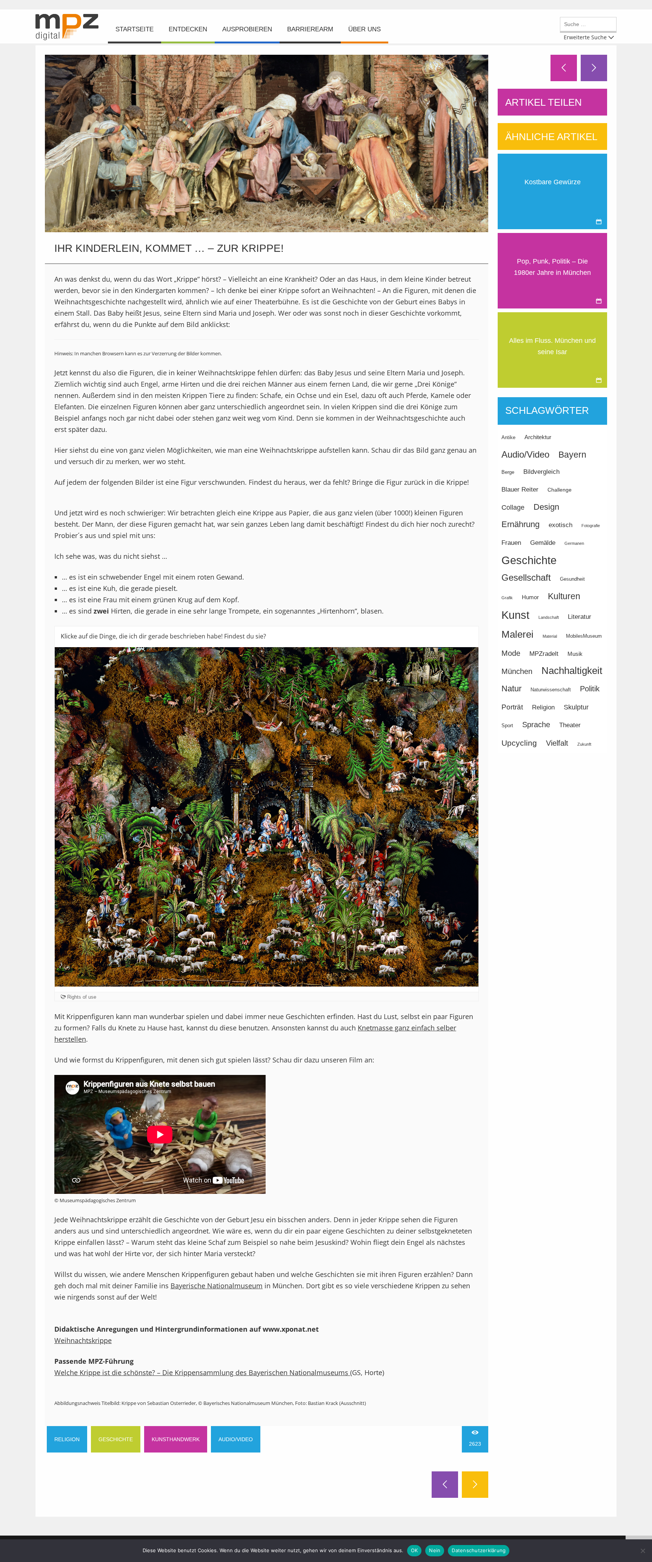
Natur (511, 688)
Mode (510, 653)
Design (546, 507)
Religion (67, 1439)
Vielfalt (557, 743)
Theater (570, 725)
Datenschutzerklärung (479, 1550)
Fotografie (590, 525)
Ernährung (520, 524)
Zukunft (584, 744)
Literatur (579, 616)
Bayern (572, 455)
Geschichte (115, 1439)
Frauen (511, 542)
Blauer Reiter (519, 489)
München (516, 671)
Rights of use (81, 997)
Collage (512, 507)
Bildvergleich (541, 471)
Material (550, 636)
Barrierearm (310, 29)
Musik (575, 654)
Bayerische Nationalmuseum (217, 1285)
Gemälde (542, 542)
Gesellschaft (526, 577)
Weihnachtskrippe (83, 1340)
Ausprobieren (247, 29)
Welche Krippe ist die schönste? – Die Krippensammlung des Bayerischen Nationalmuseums (202, 1372)
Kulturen (564, 596)
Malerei (517, 634)
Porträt (512, 707)
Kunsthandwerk (176, 1439)
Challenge (559, 490)
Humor (530, 597)
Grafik (507, 597)
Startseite (134, 29)
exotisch (560, 525)
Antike (508, 437)
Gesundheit (572, 579)
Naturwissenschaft (551, 689)
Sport (507, 725)
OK (414, 1550)
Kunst (515, 615)
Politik (590, 689)
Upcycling (519, 743)
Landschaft (548, 617)
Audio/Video (235, 1439)
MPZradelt (543, 653)
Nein (434, 1550)
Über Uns (364, 29)
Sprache (536, 724)
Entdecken (188, 29)
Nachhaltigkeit (571, 670)
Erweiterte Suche (585, 37)
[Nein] (642, 1550)
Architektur (537, 437)
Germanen (574, 543)
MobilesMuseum (584, 636)
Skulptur (576, 707)
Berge (507, 472)
